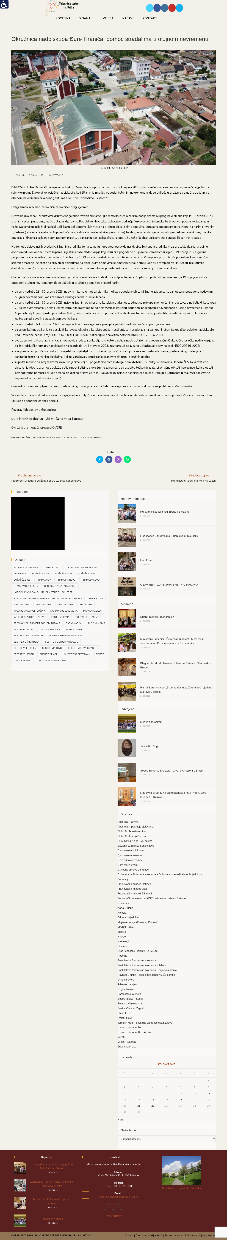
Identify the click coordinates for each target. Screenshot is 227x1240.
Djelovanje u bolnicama (131, 850)
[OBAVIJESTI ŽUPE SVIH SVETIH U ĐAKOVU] (127, 586)
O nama (122, 946)
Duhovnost (191, 1235)
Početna (122, 955)
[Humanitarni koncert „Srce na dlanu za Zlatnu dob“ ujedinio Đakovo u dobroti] (127, 691)
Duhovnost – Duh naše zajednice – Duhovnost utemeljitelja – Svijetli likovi (160, 874)
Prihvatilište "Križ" (86, 617)
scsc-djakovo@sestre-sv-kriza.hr (118, 1196)
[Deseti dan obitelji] (127, 723)
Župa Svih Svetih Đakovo (51, 660)
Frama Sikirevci (66, 580)
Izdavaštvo (124, 903)
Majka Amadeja (92, 611)
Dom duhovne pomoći (130, 859)
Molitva (122, 931)
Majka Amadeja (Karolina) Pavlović (138, 922)
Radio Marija (74, 623)
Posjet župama (60, 617)
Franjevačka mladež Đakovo (134, 883)
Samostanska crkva (129, 993)
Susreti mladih (49, 654)
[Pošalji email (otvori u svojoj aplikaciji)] (179, 8)
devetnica (20, 573)
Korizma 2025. (44, 604)
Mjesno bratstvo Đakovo (29, 617)
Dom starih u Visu (128, 864)
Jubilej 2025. (95, 598)
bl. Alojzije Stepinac (26, 567)
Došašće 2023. (64, 573)
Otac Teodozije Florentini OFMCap (137, 950)
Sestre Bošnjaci (24, 629)
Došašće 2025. (22, 580)
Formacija (123, 879)
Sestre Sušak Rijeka (26, 642)
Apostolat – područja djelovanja (135, 826)
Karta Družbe (125, 907)
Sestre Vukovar (24, 654)
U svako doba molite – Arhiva (134, 1032)
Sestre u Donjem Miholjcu (62, 642)
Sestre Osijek (74, 629)
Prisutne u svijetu (127, 984)
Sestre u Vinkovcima (130, 1003)
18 (152, 1099)
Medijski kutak (126, 926)
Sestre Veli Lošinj (25, 648)
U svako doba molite (129, 1027)
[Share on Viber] (118, 459)
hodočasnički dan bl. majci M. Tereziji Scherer (43, 592)
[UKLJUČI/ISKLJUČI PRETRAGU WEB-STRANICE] (170, 18)
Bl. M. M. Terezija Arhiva (132, 831)
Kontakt (122, 912)
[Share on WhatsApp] (127, 459)
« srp (120, 1119)
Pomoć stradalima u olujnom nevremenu (79, 437)
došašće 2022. (41, 573)
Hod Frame (147, 560)
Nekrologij (123, 941)
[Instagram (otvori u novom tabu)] (164, 8)
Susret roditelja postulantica (157, 616)
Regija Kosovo (126, 989)
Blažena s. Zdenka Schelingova (136, 845)
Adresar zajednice (128, 917)
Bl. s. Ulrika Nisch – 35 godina (135, 840)
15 (208, 1093)
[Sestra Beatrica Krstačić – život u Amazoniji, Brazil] (127, 772)
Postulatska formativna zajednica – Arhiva (142, 965)
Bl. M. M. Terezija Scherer (133, 836)
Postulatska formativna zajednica (137, 960)
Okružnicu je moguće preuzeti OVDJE (36, 428)
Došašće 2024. (87, 573)
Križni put (86, 604)
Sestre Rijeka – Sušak (130, 998)
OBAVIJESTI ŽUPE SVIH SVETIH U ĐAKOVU (169, 584)
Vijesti (35, 175)
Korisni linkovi (113, 1215)
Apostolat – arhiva (128, 821)
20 (180, 1099)
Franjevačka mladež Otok (133, 888)
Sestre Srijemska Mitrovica (65, 635)
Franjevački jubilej (26, 586)
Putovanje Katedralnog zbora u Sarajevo (164, 511)
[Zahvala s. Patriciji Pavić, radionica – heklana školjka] (20, 1185)
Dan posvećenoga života (81, 567)
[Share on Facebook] (108, 459)
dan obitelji (52, 567)
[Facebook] (105, 1206)
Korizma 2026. (66, 604)
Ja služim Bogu (149, 746)
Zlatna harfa (22, 660)
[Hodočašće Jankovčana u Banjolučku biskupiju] (127, 537)
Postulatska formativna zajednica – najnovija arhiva (147, 969)
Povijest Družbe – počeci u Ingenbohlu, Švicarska (146, 974)
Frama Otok (44, 580)
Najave (122, 936)
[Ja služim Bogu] (127, 748)
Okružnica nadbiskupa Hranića (37, 437)
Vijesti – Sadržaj (127, 1041)
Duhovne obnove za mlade (133, 869)
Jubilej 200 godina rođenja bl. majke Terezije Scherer (48, 598)
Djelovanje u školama (130, 855)
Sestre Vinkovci (52, 648)
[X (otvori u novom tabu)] (149, 8)
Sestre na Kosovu (174, 1235)
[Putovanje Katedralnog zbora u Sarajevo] (127, 513)
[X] (121, 1206)
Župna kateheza (127, 1046)
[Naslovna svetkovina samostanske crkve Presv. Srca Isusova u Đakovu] (127, 796)
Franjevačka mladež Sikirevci (135, 893)
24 (138, 1105)
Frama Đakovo (90, 580)
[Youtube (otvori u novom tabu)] (172, 8)
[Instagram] (113, 1206)
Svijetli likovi (125, 1017)
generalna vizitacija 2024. (60, 586)
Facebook (22, 491)
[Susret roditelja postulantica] (127, 618)
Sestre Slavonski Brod (28, 635)
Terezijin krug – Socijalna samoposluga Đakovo (145, 1022)
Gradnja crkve (126, 979)
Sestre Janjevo (50, 629)
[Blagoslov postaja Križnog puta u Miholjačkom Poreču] (20, 1168)
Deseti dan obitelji (151, 721)
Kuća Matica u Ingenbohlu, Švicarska (181, 1188)
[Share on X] (99, 459)
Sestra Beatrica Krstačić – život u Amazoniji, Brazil (171, 770)
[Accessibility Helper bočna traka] (4, 4)
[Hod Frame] (127, 561)
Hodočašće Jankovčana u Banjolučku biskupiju (169, 535)
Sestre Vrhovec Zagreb (83, 648)
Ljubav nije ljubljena (63, 611)
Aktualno (21, 175)
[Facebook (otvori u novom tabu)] (157, 8)
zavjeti (100, 654)
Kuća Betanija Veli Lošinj (29, 611)
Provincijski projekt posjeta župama (37, 623)
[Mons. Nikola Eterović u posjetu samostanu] (20, 1203)
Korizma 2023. (22, 604)
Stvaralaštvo (125, 1013)
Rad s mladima (96, 623)
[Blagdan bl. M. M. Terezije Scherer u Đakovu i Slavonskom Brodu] (127, 667)
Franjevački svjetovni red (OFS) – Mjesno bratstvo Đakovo (152, 898)
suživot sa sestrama (77, 654)
